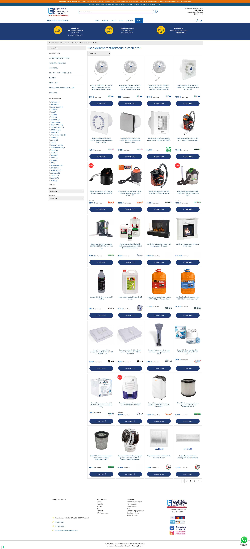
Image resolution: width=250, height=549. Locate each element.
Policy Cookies (132, 506)
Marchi (113, 21)
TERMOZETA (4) (56, 170)
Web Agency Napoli (135, 546)
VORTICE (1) (55, 178)
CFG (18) (54, 115)
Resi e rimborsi (132, 515)
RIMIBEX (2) (54, 155)
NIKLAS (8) (54, 150)
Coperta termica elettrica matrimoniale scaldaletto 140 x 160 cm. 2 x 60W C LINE (101, 352)
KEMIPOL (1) (54, 138)
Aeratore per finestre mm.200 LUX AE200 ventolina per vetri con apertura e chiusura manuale (159, 87)
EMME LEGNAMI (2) (57, 125)
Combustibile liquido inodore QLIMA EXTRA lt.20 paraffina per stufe (159, 298)
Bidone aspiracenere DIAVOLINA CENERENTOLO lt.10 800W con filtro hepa (187, 193)
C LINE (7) (54, 110)
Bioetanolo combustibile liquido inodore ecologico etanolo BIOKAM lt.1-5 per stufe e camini (130, 246)
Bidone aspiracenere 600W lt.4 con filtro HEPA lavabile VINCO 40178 (101, 192)
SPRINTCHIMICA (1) (57, 165)
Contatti (129, 21)
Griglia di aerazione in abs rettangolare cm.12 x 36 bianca (188, 457)
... (201, 481)
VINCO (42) (55, 176)
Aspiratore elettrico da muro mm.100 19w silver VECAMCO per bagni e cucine (130, 140)
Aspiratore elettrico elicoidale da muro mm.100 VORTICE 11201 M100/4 (159, 139)
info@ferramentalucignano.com (66, 530)
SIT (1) (53, 163)
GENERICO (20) (56, 130)
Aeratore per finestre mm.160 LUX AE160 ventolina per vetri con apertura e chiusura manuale (130, 87)
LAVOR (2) (54, 140)
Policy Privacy (132, 504)
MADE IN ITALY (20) (57, 145)
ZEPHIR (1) (54, 181)
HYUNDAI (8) (55, 132)
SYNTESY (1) (55, 168)
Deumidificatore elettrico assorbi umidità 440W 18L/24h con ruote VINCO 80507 (159, 405)
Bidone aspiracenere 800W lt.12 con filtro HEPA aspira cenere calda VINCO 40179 (130, 193)
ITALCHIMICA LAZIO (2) (58, 135)
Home (97, 21)
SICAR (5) (54, 160)
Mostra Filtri (53, 48)
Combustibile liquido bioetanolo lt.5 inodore (130, 298)
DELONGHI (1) (55, 120)
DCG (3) (54, 117)
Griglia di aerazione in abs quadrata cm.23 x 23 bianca (159, 457)
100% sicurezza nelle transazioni (126, 30)
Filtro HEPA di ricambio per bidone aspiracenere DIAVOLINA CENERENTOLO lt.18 (101, 458)
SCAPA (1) (54, 158)
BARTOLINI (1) (55, 105)
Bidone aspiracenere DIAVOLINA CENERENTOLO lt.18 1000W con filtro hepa (101, 246)
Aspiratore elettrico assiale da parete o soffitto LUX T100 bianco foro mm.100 (188, 87)
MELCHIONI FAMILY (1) (58, 148)
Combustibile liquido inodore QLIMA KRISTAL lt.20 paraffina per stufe (187, 298)
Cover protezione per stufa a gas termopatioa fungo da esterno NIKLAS (159, 352)
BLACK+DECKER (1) (57, 107)
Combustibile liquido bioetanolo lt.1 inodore (101, 298)
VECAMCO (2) (55, 173)
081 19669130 (198, 10)
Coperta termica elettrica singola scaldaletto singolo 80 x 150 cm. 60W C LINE (130, 352)
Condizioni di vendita (134, 502)
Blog (121, 21)
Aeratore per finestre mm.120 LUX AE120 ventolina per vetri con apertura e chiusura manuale (101, 87)
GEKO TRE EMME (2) (57, 127)
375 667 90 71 (198, 14)
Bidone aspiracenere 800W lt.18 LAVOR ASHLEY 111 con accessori (159, 192)
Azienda (105, 21)
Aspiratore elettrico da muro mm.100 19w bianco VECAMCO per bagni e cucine (101, 140)
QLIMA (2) (54, 153)
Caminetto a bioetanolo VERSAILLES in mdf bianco (188, 245)
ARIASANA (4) (55, 102)
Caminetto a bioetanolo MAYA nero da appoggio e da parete (159, 245)
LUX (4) (53, 143)
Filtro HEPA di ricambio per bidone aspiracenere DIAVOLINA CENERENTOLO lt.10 (188, 405)
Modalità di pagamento (135, 511)
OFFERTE (139, 21)
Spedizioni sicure (133, 513)
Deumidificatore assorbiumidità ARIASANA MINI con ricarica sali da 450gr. (101, 405)
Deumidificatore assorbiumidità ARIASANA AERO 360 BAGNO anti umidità (187, 352)
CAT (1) (53, 112)
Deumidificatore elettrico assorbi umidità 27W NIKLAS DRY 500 (130, 404)
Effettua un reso (103, 513)
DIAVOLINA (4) (55, 122)
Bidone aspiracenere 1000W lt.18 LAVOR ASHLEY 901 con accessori (187, 139)
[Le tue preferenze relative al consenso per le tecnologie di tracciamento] (3, 547)
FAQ (128, 508)
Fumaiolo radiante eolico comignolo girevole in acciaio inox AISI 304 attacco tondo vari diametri (130, 458)
